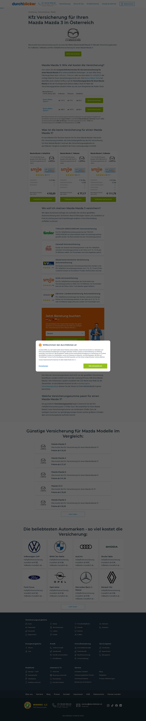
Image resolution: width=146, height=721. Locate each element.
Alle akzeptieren (95, 366)
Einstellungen (43, 366)
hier (75, 360)
